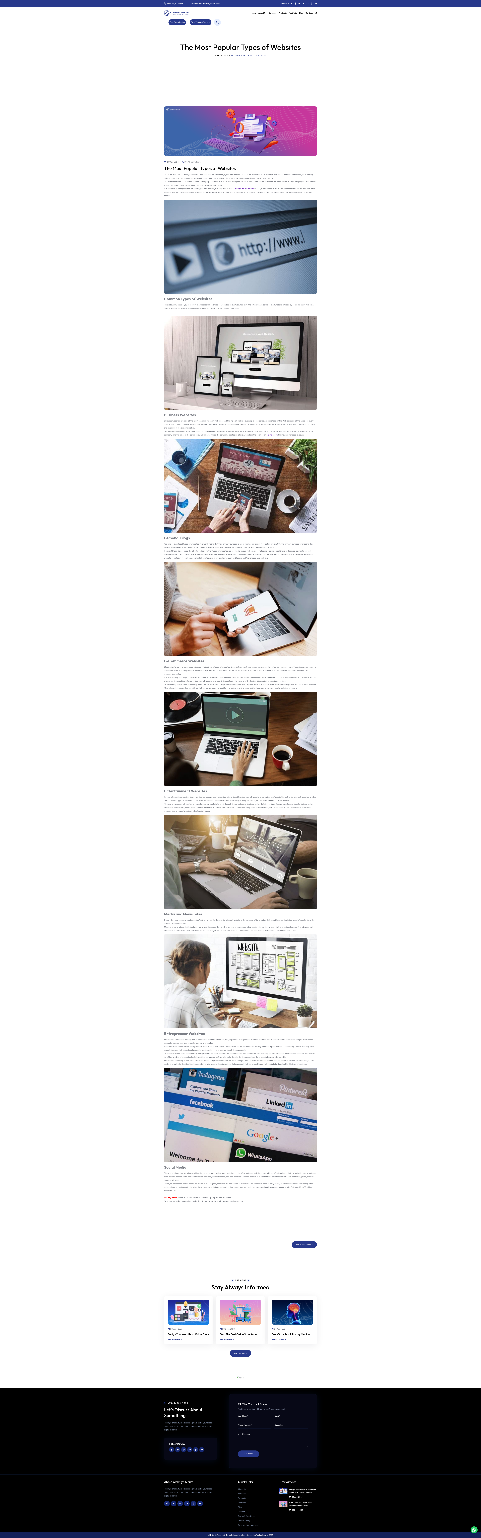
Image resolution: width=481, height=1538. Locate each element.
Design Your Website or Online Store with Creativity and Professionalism (188, 1335)
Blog (301, 13)
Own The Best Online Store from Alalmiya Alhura (238, 1335)
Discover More (240, 1353)
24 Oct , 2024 (172, 162)
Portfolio (293, 13)
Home (253, 13)
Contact (309, 13)
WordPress (251, 558)
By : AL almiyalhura (192, 162)
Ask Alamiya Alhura (304, 1244)
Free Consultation (177, 22)
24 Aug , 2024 (280, 1329)
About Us (262, 13)
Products (283, 13)
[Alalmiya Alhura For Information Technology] (217, 22)
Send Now (248, 1453)
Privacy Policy (244, 1520)
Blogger (238, 558)
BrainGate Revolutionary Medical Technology (291, 1335)
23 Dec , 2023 (228, 1329)
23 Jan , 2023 (176, 1329)
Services (272, 13)
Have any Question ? (176, 3)
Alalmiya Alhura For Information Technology (248, 1535)
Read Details (174, 1340)
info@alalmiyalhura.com (209, 3)
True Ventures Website (200, 22)
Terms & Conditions (246, 1516)
